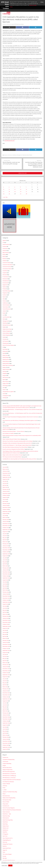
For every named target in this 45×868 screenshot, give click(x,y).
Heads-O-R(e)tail (6, 783)
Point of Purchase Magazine (9, 807)
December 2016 (6, 547)
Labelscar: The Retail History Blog (10, 791)
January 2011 (5, 690)
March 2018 (5, 517)
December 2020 (6, 473)
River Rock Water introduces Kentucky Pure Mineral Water (15, 447)
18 (9, 191)
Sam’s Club (5, 836)
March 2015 (5, 590)
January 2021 (5, 471)
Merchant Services (7, 325)
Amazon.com (5, 757)
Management (19, 155)
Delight (4, 765)
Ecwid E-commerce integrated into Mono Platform (13, 449)
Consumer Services (7, 266)
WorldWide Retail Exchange (9, 860)
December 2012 (6, 644)
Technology (5, 385)
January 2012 (5, 666)
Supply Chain (5, 383)
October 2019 (5, 495)
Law (3, 315)
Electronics (10, 155)
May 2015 (5, 586)
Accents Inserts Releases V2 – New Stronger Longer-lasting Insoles (17, 445)
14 (26, 189)
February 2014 (6, 616)
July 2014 (5, 606)
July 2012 (5, 654)
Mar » (7, 197)
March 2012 (5, 662)
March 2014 (5, 614)
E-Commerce (5, 276)
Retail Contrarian (6, 811)
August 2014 (5, 604)
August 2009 (5, 725)
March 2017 (5, 541)
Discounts (5, 274)
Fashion (4, 286)
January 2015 (5, 594)
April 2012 (5, 660)
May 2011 (4, 682)
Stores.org (5, 842)
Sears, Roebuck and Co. (8, 838)
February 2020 (6, 489)
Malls (4, 319)
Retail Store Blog (6, 815)
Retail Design (5, 357)
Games (4, 296)
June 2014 (5, 608)
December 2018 (6, 507)
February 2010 (6, 713)
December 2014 (6, 596)
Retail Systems (6, 817)
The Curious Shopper (7, 854)
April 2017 (5, 539)
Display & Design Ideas (7, 769)
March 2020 (5, 487)
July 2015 (5, 582)
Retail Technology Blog (8, 820)
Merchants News (6, 795)
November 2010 (6, 694)
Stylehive (5, 846)
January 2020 (5, 491)
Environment (5, 282)
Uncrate (4, 856)
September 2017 (6, 529)
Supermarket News (7, 848)
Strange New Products (7, 844)
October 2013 (5, 624)
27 (20, 193)
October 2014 (5, 600)
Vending (4, 397)
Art (3, 242)
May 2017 (5, 537)
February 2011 (5, 688)
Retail (28, 155)
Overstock (5, 339)
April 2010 (5, 709)
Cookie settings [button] (4, 865)
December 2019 (6, 493)
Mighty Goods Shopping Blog (9, 797)
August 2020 (5, 479)
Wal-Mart (5, 858)
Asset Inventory (6, 244)
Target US (5, 850)
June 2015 (5, 584)
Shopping (5, 373)
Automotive (5, 248)
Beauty (4, 254)
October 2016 (5, 551)
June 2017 (5, 535)
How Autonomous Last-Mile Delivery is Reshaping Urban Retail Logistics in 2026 (20, 420)
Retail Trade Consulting (8, 365)
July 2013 (5, 630)
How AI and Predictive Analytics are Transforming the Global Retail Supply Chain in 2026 (21, 424)
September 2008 (6, 747)
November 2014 (6, 598)
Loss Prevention (6, 317)
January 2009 (5, 739)
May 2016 (5, 561)
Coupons (4, 272)
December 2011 (6, 668)
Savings (4, 371)
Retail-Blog (5, 824)
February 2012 (6, 664)
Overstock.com (6, 805)
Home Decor (5, 307)
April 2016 (5, 563)
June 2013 (5, 632)
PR (3, 347)
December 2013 (6, 620)
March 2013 (5, 638)
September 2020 (6, 477)
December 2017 (6, 523)
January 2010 (5, 715)
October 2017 (5, 527)
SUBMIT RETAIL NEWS (22, 173)
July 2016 (5, 557)
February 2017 (6, 543)
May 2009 (5, 731)
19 (14, 191)
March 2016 (5, 565)
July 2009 (5, 727)
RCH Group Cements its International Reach (12, 456)
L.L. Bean (4, 789)
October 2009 (6, 721)
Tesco (4, 852)
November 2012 (6, 646)
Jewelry (4, 311)
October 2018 (5, 509)
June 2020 (5, 483)
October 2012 (5, 648)
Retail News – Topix (7, 813)
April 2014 (5, 612)
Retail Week (5, 821)
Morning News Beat (7, 799)
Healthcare (14, 155)
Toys (4, 387)
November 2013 (6, 622)
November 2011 (6, 670)
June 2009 (5, 729)
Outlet (4, 337)
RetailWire (5, 832)
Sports (4, 379)
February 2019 (6, 503)
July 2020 (5, 481)
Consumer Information (7, 264)
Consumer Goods (6, 262)
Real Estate (5, 349)
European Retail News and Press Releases (12, 779)
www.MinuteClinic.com (9, 140)
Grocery (4, 300)
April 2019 (5, 501)
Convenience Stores (7, 268)
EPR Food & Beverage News (9, 771)
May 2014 (5, 610)
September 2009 (6, 723)
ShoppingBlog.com (7, 840)
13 (20, 189)
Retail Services (6, 359)
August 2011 (5, 676)
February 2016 (6, 567)
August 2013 (5, 628)
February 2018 (6, 519)
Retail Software (6, 361)
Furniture (5, 294)
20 (20, 191)
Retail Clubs (5, 355)
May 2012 (5, 658)
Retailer (30, 155)
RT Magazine (5, 834)
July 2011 (4, 678)
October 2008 (6, 745)
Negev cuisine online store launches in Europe (12, 454)
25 (9, 193)
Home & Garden (6, 304)
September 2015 (6, 578)
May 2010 (5, 706)
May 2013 (5, 634)
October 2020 (5, 475)
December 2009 (6, 717)
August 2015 (5, 580)
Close (41, 2)
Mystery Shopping (6, 331)
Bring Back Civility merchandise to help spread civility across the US (17, 443)
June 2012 (5, 656)
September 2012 (6, 650)
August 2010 (5, 700)
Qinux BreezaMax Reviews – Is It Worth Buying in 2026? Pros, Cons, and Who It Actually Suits (22, 409)
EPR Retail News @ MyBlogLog (9, 775)
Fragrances (5, 292)
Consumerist (5, 761)
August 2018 (5, 513)
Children (4, 260)
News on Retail (6, 801)
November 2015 (6, 573)
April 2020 (5, 485)
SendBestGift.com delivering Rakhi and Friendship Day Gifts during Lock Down (19, 458)
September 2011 (6, 674)
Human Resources (7, 309)
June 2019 (5, 499)
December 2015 (6, 572)
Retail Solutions (6, 363)
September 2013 (6, 626)
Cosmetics (5, 270)
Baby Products (6, 252)
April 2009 (5, 733)
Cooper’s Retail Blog (7, 763)
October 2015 (5, 576)
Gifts (4, 298)
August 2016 (5, 555)
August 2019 (5, 497)
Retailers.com (6, 828)
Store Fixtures (6, 381)
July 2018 (5, 515)
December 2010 (6, 692)
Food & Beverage (6, 290)
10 (3, 189)
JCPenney (5, 785)
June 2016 (5, 559)
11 (9, 189)
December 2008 (6, 741)
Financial (4, 288)
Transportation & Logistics (8, 391)
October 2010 (5, 696)
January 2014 (5, 618)
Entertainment (6, 280)
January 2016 (5, 569)
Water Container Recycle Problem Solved (12, 439)
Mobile (4, 327)
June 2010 (5, 704)
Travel (4, 393)
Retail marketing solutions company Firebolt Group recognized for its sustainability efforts (22, 435)
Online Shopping (6, 335)
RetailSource (5, 830)
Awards (4, 250)
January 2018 (5, 521)
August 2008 (5, 749)
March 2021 (5, 469)
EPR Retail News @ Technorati (9, 777)
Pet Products (5, 341)
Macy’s (4, 793)
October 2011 (5, 672)
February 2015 (6, 592)
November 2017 (6, 525)
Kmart (4, 787)
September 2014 (6, 602)
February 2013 (6, 640)
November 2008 (6, 743)
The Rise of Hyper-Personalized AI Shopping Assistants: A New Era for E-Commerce (20, 416)
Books (4, 256)
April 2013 (5, 636)
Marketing (24, 155)
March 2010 (5, 711)
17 (3, 191)
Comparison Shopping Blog (8, 759)
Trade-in (4, 389)
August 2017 (5, 531)
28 (26, 193)
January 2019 (5, 505)
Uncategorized (6, 395)
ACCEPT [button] (10, 865)
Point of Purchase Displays (8, 345)
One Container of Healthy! (8, 433)
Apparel (4, 240)
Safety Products (6, 369)
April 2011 (5, 684)
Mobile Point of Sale (7, 329)
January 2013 (5, 642)
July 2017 (5, 533)
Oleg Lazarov (5, 803)
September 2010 (6, 698)
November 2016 (6, 549)
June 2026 (5, 467)
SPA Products (5, 377)
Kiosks (4, 313)
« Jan (4, 197)
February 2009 (6, 737)
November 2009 (6, 719)
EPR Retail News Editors (19, 24)
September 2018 (6, 511)
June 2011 (5, 680)
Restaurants (5, 351)
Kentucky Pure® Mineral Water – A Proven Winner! (13, 431)
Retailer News (6, 826)
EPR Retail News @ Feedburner (9, 773)
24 (3, 193)
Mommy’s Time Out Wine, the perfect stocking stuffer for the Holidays (18, 441)
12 (14, 189)
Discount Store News (7, 767)
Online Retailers (6, 333)
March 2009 (5, 735)
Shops (4, 375)
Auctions (4, 246)
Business (6, 155)
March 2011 (5, 686)
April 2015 (5, 588)
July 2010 (5, 702)
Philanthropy (5, 343)
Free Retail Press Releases (8, 781)
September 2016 (6, 553)
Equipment (5, 284)
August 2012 (5, 652)
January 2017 (5, 545)
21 (26, 191)
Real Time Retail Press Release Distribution (12, 809)
